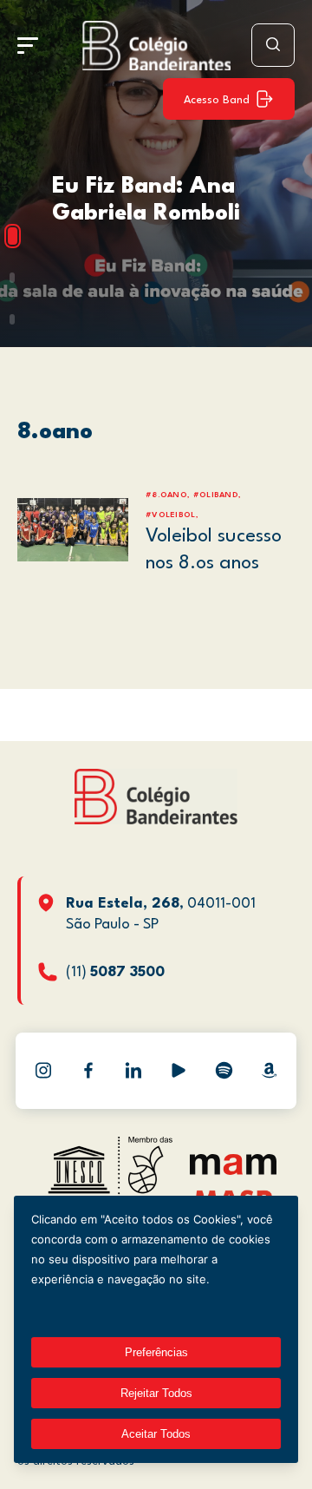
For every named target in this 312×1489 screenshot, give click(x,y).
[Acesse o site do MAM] (233, 1171)
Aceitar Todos (156, 1433)
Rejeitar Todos (156, 1393)
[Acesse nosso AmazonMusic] (268, 1070)
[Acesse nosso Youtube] (178, 1070)
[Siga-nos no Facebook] (88, 1070)
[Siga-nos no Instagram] (43, 1070)
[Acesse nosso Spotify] (223, 1070)
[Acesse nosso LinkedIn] (133, 1070)
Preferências (156, 1352)
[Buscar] (273, 45)
